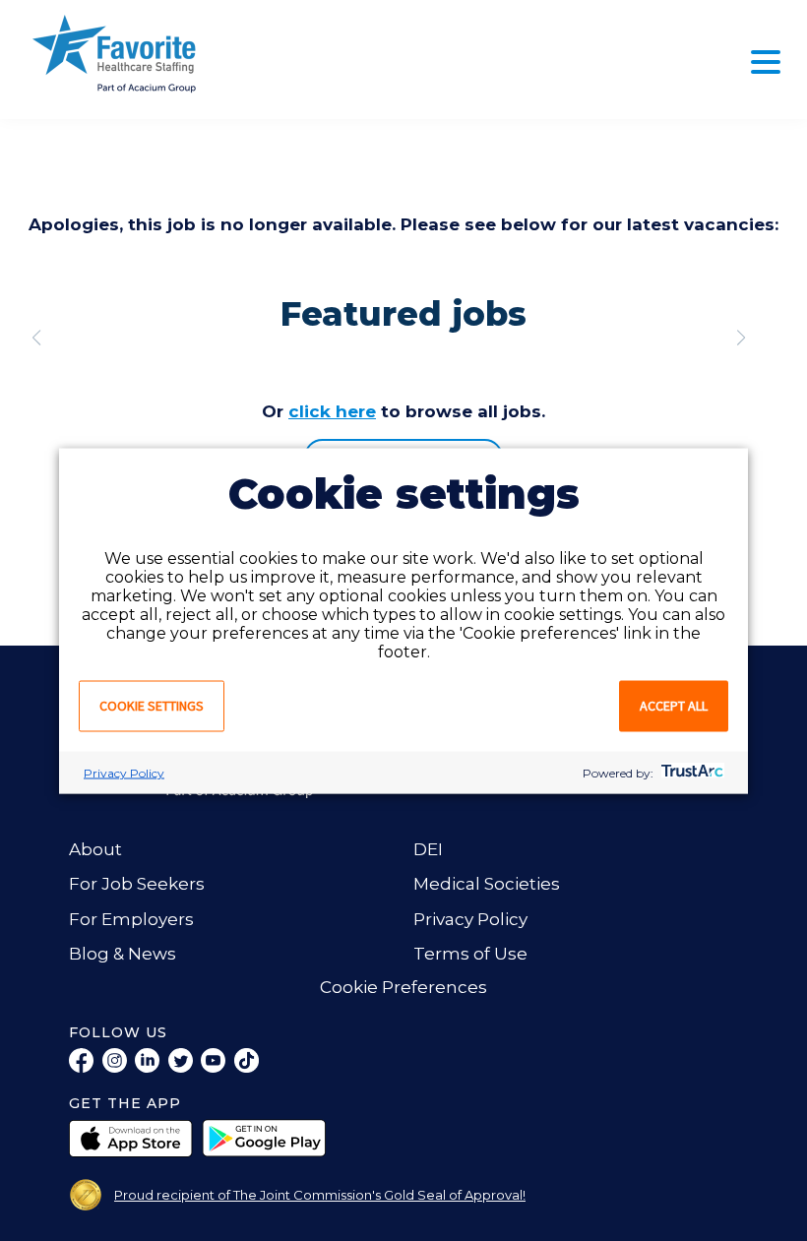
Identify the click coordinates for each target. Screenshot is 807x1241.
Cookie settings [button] (151, 705)
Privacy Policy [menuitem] (470, 919)
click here (332, 411)
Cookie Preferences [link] (403, 987)
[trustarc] (690, 772)
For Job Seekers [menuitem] (137, 884)
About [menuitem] (95, 849)
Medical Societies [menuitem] (486, 884)
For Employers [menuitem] (131, 919)
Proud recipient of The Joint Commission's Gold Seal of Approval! (320, 1195)
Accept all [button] (674, 705)
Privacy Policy (124, 772)
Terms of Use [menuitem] (470, 953)
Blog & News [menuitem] (122, 953)
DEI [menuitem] (428, 849)
